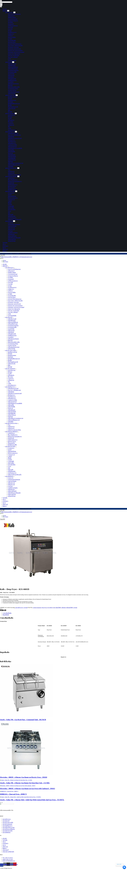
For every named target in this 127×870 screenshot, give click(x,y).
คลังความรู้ (5, 504)
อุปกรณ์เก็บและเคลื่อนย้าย (11, 431)
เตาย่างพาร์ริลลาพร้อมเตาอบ (14, 299)
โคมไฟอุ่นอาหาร (12, 396)
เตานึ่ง (9, 314)
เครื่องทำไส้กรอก (12, 415)
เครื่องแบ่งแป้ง (11, 330)
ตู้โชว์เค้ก (10, 353)
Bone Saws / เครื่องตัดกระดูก (14, 390)
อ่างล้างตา (10, 486)
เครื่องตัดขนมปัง (11, 320)
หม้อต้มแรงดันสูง (12, 272)
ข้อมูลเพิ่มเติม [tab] (6, 614)
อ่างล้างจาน (10, 378)
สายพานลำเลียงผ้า (12, 481)
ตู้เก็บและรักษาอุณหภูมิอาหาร (15, 436)
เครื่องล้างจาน (11, 426)
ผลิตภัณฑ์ (5, 265)
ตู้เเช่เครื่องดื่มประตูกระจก (14, 358)
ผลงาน (4, 502)
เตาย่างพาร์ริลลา (12, 297)
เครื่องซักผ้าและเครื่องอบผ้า (14, 492)
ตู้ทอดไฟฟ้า (58, 607)
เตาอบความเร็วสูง (12, 345)
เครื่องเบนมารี (11, 270)
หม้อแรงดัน (10, 469)
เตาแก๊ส (10, 373)
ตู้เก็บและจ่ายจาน (12, 441)
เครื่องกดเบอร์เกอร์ (12, 401)
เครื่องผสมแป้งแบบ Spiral (13, 347)
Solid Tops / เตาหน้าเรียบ (13, 310)
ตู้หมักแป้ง (10, 340)
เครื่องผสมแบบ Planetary (13, 338)
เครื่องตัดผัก (10, 421)
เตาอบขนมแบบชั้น (12, 327)
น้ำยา (9, 424)
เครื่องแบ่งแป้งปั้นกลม (13, 322)
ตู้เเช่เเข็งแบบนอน (12, 355)
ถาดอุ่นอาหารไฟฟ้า (12, 400)
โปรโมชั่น (5, 497)
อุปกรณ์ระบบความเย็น (10, 350)
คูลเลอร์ (10, 449)
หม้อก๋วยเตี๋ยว (11, 463)
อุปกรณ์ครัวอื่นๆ (11, 464)
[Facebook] (1, 610)
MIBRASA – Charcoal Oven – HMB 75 (13, 794)
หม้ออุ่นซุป (10, 416)
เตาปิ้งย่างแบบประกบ (13, 280)
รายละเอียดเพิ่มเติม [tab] (7, 613)
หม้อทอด (64, 607)
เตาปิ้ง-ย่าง (10, 290)
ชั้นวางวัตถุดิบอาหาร (13, 434)
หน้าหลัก (5, 264)
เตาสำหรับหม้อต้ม (12, 315)
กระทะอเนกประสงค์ (12, 274)
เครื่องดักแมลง (11, 489)
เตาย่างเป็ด (10, 282)
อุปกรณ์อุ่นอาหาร (12, 385)
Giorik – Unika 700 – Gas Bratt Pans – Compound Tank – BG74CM (23, 719)
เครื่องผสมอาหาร (12, 398)
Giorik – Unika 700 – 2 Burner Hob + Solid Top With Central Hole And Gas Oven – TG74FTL (32, 800)
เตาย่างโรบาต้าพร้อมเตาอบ (14, 269)
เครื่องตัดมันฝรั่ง (11, 410)
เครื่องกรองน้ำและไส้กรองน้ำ (14, 474)
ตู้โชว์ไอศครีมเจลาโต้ (13, 362)
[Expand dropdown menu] (13, 317)
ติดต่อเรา (5, 506)
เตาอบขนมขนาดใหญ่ (13, 343)
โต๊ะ (9, 381)
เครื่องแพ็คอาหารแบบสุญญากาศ (15, 418)
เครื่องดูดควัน (11, 375)
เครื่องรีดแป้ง (11, 332)
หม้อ (9, 468)
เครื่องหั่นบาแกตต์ (12, 318)
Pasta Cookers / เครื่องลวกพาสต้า (15, 300)
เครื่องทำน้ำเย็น (11, 348)
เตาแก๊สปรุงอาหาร (12, 287)
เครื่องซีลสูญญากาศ (46, 813)
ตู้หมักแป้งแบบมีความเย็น (14, 342)
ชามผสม (10, 459)
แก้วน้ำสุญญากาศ (12, 473)
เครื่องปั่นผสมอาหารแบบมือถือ (15, 403)
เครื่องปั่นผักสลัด (11, 413)
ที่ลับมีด (9, 458)
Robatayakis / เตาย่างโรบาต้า (14, 304)
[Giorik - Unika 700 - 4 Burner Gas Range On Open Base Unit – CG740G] (16, 780)
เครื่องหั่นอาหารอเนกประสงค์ (15, 393)
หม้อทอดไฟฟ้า (69, 607)
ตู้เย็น (9, 365)
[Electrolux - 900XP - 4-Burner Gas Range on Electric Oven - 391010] (26, 774)
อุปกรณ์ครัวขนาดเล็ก (10, 446)
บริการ (4, 499)
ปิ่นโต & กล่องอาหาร (13, 453)
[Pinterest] (4, 610)
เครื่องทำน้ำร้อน (11, 496)
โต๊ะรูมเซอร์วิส (11, 443)
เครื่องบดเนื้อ (11, 405)
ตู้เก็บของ (10, 371)
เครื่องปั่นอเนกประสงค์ (13, 388)
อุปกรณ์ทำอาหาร (9, 267)
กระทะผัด (10, 284)
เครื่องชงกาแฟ (11, 484)
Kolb (54, 607)
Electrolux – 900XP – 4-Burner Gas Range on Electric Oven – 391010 (23, 777)
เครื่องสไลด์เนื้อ (11, 406)
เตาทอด (10, 285)
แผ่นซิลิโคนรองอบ (12, 335)
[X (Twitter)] (2, 610)
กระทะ (9, 466)
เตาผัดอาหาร (11, 289)
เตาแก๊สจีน (10, 277)
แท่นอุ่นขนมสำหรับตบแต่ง (14, 479)
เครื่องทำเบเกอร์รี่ (56, 813)
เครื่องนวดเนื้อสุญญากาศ (14, 420)
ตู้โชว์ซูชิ (10, 367)
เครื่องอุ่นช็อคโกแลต (13, 323)
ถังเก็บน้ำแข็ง (11, 438)
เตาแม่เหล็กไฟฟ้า (12, 295)
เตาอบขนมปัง (63, 813)
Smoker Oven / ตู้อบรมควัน (14, 309)
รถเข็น (9, 383)
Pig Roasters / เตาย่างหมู (13, 302)
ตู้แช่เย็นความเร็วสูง (12, 352)
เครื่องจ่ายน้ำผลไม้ (12, 491)
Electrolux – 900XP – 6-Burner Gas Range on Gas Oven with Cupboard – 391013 (27, 788)
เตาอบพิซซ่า (11, 337)
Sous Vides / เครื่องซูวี (13, 312)
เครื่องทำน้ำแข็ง (11, 363)
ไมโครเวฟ (10, 408)
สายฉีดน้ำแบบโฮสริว (13, 487)
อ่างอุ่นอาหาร (11, 448)
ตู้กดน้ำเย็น (10, 357)
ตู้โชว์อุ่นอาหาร (11, 395)
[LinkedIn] (5, 610)
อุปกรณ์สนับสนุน (9, 476)
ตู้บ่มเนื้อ (10, 360)
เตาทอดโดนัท (11, 328)
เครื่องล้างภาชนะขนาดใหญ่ (14, 429)
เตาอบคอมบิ (11, 279)
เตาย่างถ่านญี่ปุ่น (12, 292)
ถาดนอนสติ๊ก (11, 461)
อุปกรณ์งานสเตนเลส (10, 368)
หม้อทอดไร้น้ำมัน (12, 451)
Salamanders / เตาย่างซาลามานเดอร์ (16, 307)
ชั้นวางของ (10, 376)
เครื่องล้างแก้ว (11, 428)
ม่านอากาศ (10, 477)
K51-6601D (50, 607)
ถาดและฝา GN (11, 454)
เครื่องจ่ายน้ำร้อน (12, 494)
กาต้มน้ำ (10, 456)
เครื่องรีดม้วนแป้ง (12, 333)
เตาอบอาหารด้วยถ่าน (13, 275)
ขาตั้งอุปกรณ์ (11, 380)
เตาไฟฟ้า (10, 294)
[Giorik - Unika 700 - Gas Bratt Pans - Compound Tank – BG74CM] (26, 716)
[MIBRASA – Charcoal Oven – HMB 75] (9, 791)
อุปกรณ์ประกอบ (11, 370)
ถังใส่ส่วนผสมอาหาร (12, 439)
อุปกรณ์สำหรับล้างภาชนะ (11, 423)
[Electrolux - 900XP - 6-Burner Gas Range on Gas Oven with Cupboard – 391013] (17, 785)
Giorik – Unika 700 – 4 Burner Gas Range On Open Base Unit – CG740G (25, 783)
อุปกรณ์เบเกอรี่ (8, 317)
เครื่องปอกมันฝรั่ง (12, 411)
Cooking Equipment (37, 607)
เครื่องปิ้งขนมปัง (11, 471)
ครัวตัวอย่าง (5, 501)
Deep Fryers (44, 607)
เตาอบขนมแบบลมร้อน (13, 325)
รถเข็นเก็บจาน (11, 433)
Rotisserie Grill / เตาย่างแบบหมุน (15, 305)
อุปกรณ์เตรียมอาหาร (10, 386)
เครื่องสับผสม (11, 391)
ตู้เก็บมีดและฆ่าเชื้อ (12, 444)
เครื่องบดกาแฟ (11, 482)
